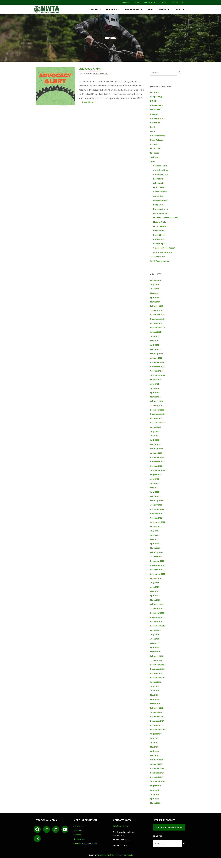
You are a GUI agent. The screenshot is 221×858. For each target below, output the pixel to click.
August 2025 (155, 332)
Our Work (111, 9)
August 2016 (155, 785)
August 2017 (155, 733)
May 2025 (154, 340)
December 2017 (157, 716)
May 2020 (154, 591)
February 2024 (156, 401)
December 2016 (157, 768)
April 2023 (154, 440)
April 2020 (154, 595)
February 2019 (156, 656)
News (150, 9)
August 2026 (155, 280)
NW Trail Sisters (157, 135)
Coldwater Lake (160, 174)
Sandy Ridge (159, 243)
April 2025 (154, 345)
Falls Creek (158, 183)
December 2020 (157, 561)
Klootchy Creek (160, 209)
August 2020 (155, 578)
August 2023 (155, 427)
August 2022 (155, 474)
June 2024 (154, 388)
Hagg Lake (158, 204)
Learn (152, 131)
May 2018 (154, 695)
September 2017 (157, 729)
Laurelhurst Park (161, 213)
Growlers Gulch (160, 200)
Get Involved (132, 9)
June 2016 (154, 794)
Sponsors (154, 153)
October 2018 (156, 673)
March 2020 (155, 600)
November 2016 (157, 772)
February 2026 (156, 306)
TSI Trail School (157, 256)
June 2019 (154, 638)
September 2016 (157, 781)
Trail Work (155, 157)
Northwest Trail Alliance (108, 855)
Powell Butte (159, 235)
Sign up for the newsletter (169, 827)
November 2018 (157, 669)
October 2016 (156, 777)
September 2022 (157, 470)
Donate (126, 2)
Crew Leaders (156, 105)
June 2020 (154, 587)
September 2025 (157, 327)
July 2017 (154, 738)
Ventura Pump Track (162, 252)
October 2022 (156, 466)
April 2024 (154, 392)
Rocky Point (158, 239)
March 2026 (155, 301)
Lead (152, 127)
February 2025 (156, 353)
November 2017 (157, 721)
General (154, 114)
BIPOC (153, 101)
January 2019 (156, 660)
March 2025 (155, 349)
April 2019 (154, 647)
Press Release (156, 140)
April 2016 (154, 798)
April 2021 (154, 543)
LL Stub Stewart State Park (165, 217)
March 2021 (155, 548)
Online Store (178, 2)
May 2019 (154, 643)
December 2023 (157, 409)
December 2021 (157, 509)
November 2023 (157, 414)
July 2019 (154, 634)
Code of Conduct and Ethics (85, 843)
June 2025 (154, 336)
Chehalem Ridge (160, 170)
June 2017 (154, 742)
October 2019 (156, 621)
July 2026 (154, 284)
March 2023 (155, 444)
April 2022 (154, 492)
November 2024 (157, 366)
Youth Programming (159, 261)
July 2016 (154, 790)
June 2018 (154, 690)
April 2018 (154, 699)
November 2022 (157, 461)
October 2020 (156, 569)
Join (137, 2)
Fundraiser (155, 109)
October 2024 (156, 370)
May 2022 (154, 487)
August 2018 (155, 682)
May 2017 (154, 746)
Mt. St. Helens (159, 226)
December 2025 (157, 314)
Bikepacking (156, 96)
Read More (87, 102)
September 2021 (157, 522)
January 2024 (156, 405)
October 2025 (156, 323)
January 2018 (156, 712)
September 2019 (157, 625)
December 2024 (157, 362)
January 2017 (156, 764)
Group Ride (155, 122)
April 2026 (154, 297)
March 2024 (155, 396)
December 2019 (157, 613)
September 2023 (157, 422)
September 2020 (157, 574)
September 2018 (157, 677)
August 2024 (155, 379)
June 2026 (154, 288)
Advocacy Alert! (90, 69)
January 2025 (156, 358)
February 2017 (156, 759)
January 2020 (156, 608)
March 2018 (155, 703)
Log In (163, 2)
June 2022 (154, 483)
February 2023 (156, 448)
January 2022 (156, 504)
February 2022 (156, 500)
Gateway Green (160, 191)
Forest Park (158, 187)
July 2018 (154, 686)
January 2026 (156, 310)
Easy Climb (158, 178)
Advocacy (154, 92)
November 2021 (157, 513)
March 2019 (155, 651)
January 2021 (156, 556)
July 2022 (154, 479)
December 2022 (157, 457)
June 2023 (154, 435)
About (94, 9)
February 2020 (156, 604)
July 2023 (154, 431)
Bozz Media (128, 855)
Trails (178, 9)
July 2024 (154, 384)
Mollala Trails (159, 222)
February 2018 (156, 708)
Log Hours (149, 2)
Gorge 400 (158, 196)
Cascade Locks (160, 165)
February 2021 (156, 552)
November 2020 (157, 565)
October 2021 (156, 518)
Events (162, 9)
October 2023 (156, 418)
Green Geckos (156, 118)
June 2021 (154, 535)
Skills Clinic (155, 148)
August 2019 (155, 630)
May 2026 (154, 293)
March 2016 (155, 803)
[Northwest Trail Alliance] (47, 9)
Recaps (153, 144)
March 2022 (155, 496)
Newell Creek (159, 230)
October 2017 (156, 725)
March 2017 (155, 755)
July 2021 (154, 530)
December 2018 (157, 664)
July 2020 (154, 582)
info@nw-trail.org (121, 826)
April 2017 (154, 751)
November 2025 (157, 319)
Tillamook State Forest (164, 247)
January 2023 (156, 453)
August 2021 (155, 526)
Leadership (78, 830)
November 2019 (157, 617)
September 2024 (157, 375)
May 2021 (154, 539)
